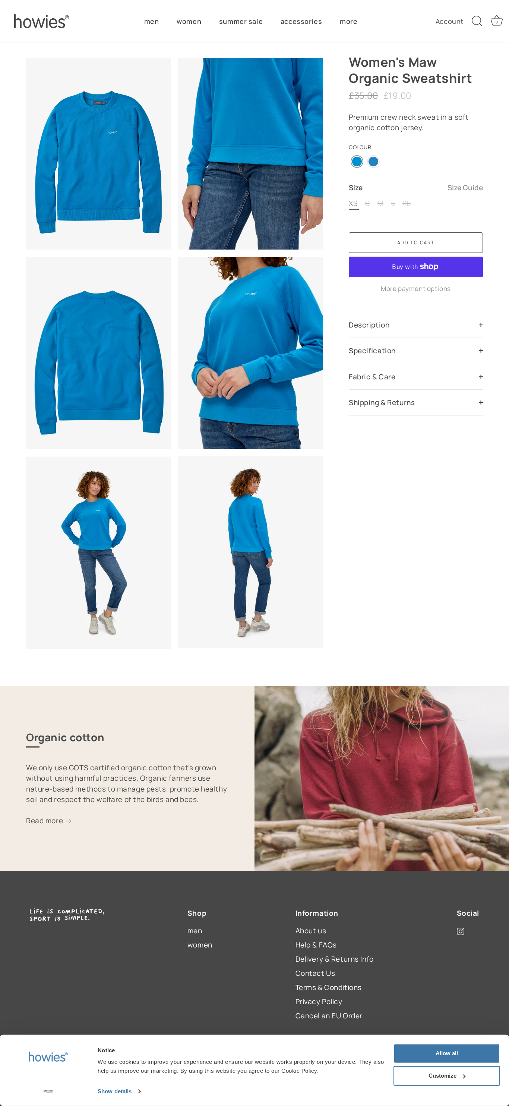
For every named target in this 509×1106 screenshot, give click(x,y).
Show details (115, 1091)
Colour (360, 147)
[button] (357, 161)
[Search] (477, 21)
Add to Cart (416, 242)
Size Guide (465, 187)
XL (406, 203)
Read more (45, 820)
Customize (442, 1075)
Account (450, 21)
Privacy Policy (318, 1001)
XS (353, 203)
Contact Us (315, 973)
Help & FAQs (316, 945)
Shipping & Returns (382, 402)
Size (416, 188)
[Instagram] (460, 931)
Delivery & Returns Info (334, 959)
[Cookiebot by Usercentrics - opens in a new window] (48, 1091)
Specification (372, 350)
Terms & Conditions (328, 987)
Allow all (447, 1053)
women (189, 21)
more (348, 21)
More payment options (415, 288)
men (151, 21)
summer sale (241, 21)
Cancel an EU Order (329, 1016)
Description (369, 325)
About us (310, 931)
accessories (301, 21)
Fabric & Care (372, 377)
